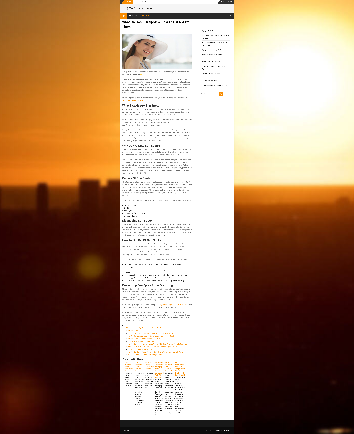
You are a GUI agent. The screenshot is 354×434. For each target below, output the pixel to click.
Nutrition (133, 19)
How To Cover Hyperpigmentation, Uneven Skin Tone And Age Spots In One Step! (157, 347)
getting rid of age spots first (132, 104)
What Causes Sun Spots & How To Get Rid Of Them (145, 331)
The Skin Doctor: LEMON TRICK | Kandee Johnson (150, 370)
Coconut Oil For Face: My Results (140, 353)
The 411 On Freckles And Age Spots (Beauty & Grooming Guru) (151, 339)
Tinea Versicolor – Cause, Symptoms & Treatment (139, 370)
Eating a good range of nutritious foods (171, 308)
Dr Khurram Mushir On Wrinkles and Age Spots (145, 358)
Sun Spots (145, 19)
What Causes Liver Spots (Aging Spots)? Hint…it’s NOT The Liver (151, 337)
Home (126, 329)
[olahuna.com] (123, 19)
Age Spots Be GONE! (135, 334)
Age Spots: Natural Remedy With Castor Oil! (144, 342)
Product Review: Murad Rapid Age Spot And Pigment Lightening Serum (154, 350)
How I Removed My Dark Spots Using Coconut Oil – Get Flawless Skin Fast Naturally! (180, 372)
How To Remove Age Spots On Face (141, 345)
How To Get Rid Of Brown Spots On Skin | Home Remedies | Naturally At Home (156, 356)
